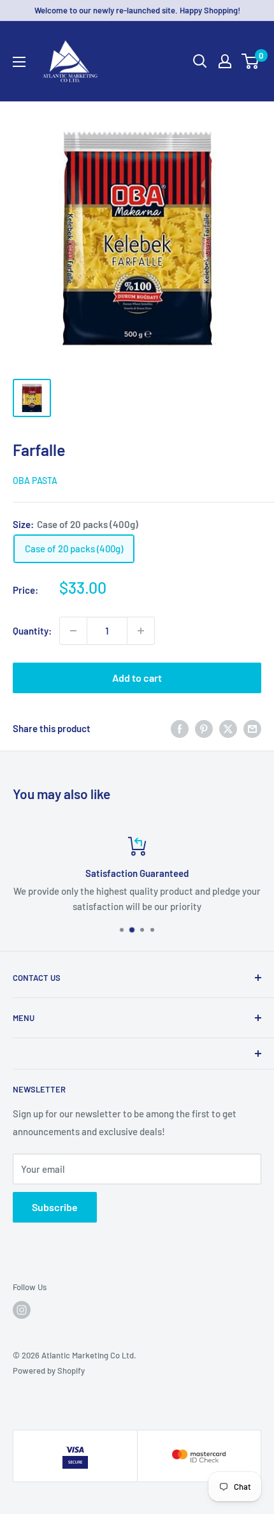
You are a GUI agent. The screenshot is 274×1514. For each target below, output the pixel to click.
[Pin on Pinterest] (204, 728)
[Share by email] (252, 728)
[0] (251, 61)
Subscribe (55, 1207)
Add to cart (137, 678)
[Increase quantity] (140, 630)
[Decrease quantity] (73, 630)
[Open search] (200, 61)
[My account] (225, 61)
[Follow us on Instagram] (22, 1310)
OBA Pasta (35, 480)
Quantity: (32, 630)
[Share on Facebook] (180, 728)
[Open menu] (19, 62)
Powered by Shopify (49, 1370)
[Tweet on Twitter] (228, 728)
